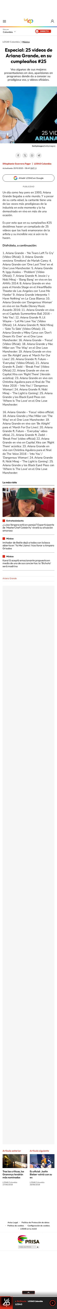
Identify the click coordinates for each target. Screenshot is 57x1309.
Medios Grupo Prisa (28, 1247)
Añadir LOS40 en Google (31, 178)
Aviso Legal (13, 1222)
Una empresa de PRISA (28, 1239)
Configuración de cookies (39, 1225)
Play (52, 1303)
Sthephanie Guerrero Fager (17, 163)
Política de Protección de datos (35, 1222)
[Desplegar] (28, 1292)
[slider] (28, 1296)
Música (26, 42)
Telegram (39, 155)
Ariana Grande (10, 578)
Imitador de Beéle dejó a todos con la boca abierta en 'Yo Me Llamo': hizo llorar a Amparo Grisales (28, 545)
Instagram (22, 1196)
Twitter (25, 155)
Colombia (8, 32)
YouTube (28, 1196)
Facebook (18, 155)
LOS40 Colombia (28, 21)
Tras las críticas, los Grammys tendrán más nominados (13, 1174)
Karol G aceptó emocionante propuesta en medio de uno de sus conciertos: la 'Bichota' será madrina (27, 563)
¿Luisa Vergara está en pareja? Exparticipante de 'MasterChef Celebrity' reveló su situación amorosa (28, 527)
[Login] (52, 21)
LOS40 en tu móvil (28, 1229)
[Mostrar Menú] (4, 21)
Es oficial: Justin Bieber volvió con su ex (41, 1174)
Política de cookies (15, 1225)
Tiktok (15, 1196)
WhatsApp (32, 155)
